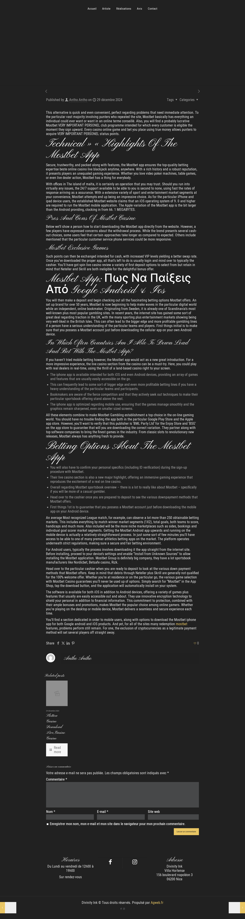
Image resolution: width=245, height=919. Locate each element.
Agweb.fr (157, 903)
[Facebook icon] (121, 909)
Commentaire (56, 779)
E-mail (102, 812)
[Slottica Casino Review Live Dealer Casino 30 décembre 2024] (237, 907)
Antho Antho (78, 100)
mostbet (181, 624)
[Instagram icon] (124, 909)
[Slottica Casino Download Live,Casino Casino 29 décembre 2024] (8, 907)
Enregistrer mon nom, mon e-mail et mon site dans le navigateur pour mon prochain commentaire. (117, 824)
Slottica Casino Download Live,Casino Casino (55, 727)
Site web (154, 812)
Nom (50, 812)
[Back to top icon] (231, 913)
